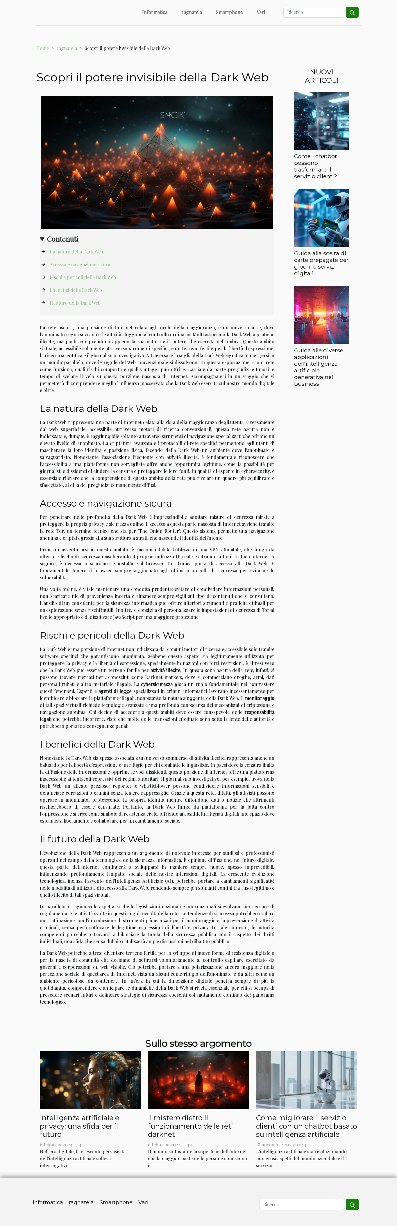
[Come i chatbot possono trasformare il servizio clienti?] (321, 120)
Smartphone (229, 12)
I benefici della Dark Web (76, 290)
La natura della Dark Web (76, 252)
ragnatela (191, 12)
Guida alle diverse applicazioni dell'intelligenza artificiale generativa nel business (318, 367)
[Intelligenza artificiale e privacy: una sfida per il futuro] (90, 1079)
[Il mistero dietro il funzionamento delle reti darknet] (198, 1079)
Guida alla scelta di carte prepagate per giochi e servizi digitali (321, 263)
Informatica (154, 12)
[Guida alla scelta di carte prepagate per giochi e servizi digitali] (321, 217)
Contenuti (62, 238)
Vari (261, 12)
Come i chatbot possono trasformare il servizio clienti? (315, 166)
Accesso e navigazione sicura (80, 264)
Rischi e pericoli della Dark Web (83, 277)
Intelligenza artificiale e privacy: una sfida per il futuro (79, 1126)
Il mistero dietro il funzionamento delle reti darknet (190, 1126)
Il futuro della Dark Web (75, 303)
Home (42, 48)
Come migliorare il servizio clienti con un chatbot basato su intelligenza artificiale (306, 1126)
